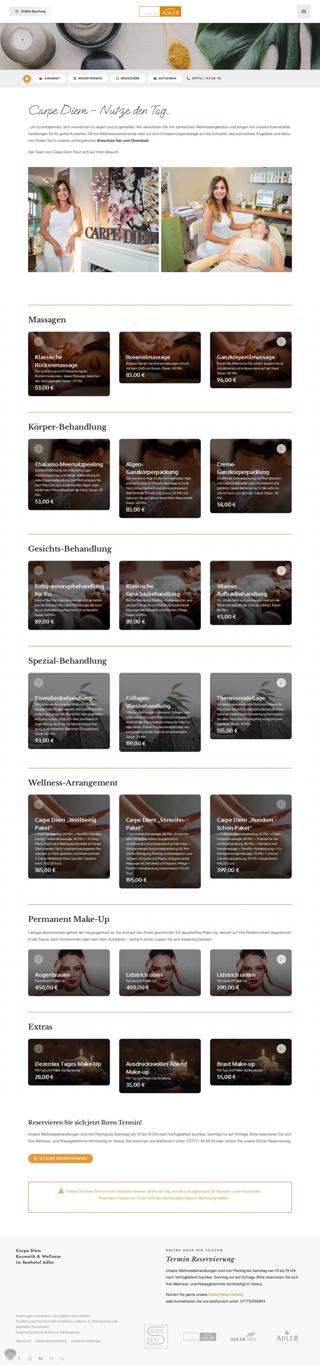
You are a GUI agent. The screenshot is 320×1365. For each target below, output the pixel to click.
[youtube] (40, 1358)
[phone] (62, 1358)
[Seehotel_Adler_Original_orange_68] (199, 1334)
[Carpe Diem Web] (156, 1325)
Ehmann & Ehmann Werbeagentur (56, 1332)
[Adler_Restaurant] (287, 1332)
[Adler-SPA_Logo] (243, 1334)
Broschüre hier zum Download (123, 140)
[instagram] (30, 1358)
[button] (38, 341)
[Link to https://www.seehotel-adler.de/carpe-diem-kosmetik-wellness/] (27, 79)
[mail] (51, 1358)
